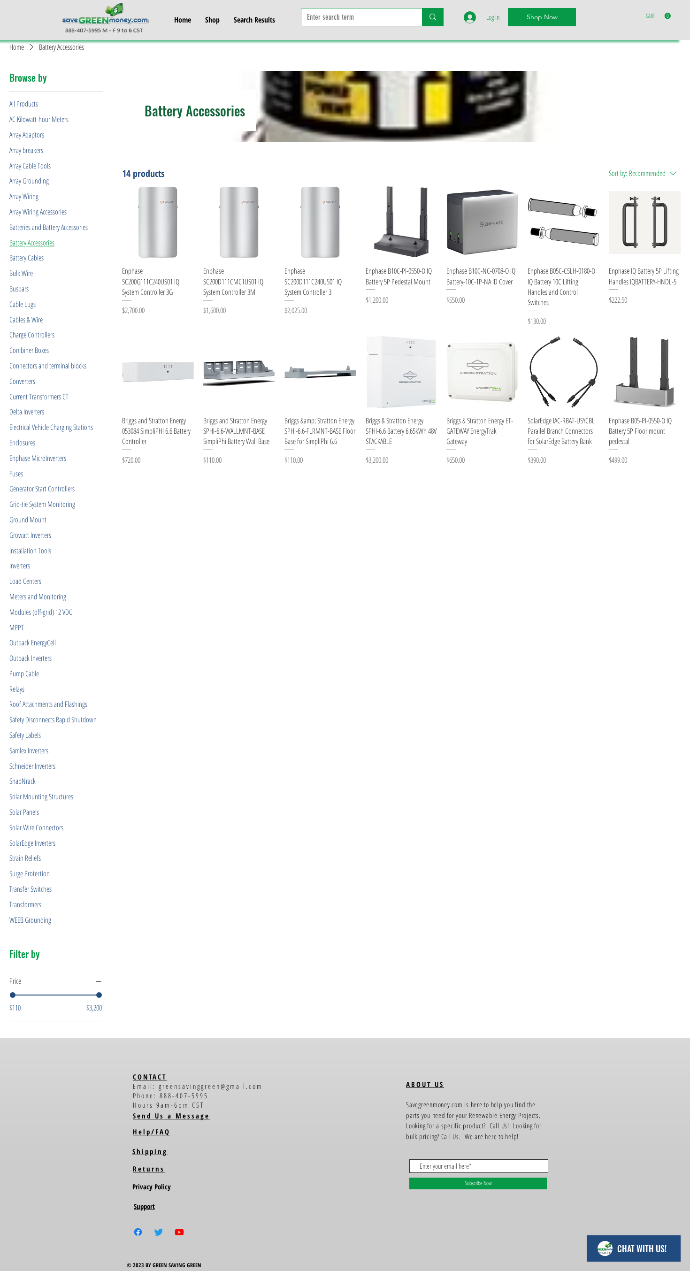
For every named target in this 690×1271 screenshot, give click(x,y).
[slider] (12, 995)
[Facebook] (138, 1232)
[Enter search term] (432, 17)
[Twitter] (158, 1232)
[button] (658, 16)
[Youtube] (179, 1232)
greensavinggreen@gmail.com (211, 1086)
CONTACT (150, 1076)
